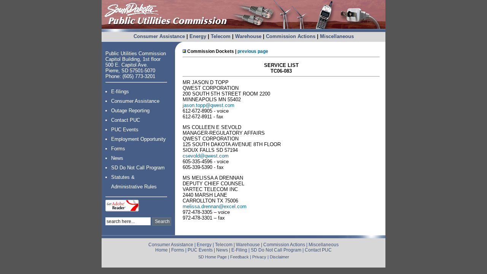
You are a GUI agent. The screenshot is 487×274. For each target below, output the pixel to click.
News (117, 158)
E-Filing (239, 250)
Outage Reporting (130, 110)
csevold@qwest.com (206, 156)
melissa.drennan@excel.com (215, 206)
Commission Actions (290, 36)
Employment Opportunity (138, 139)
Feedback (239, 257)
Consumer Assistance (159, 36)
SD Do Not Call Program (138, 167)
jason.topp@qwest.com (208, 105)
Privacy (259, 257)
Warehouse (248, 36)
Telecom (221, 36)
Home (161, 250)
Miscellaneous (337, 36)
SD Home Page (212, 257)
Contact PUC (125, 120)
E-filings (120, 91)
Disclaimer (279, 257)
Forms (118, 148)
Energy (197, 36)
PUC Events (124, 129)
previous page (252, 51)
